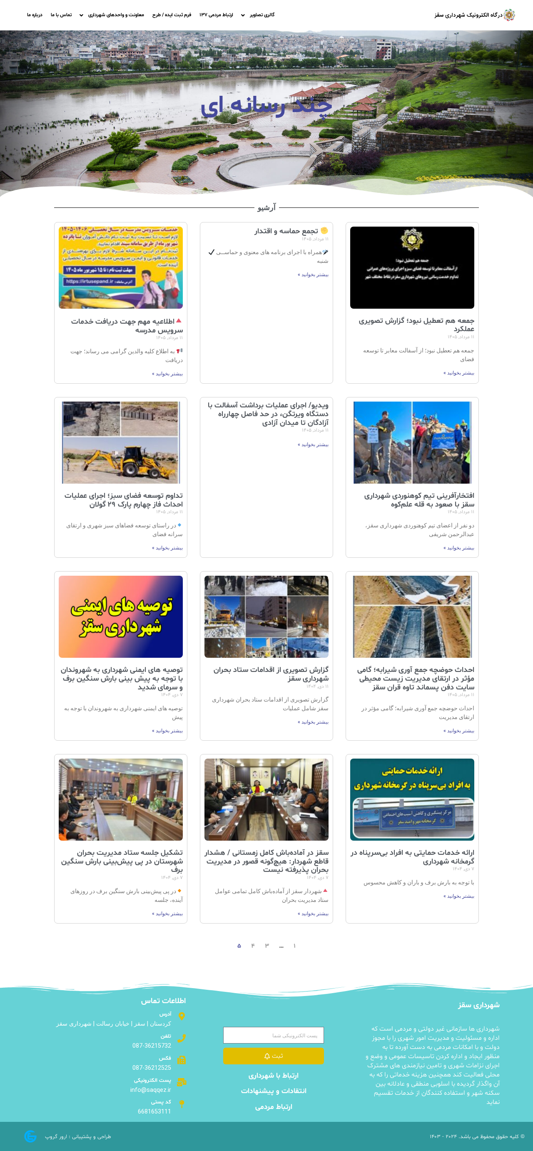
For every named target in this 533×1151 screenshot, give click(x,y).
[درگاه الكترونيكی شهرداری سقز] (474, 15)
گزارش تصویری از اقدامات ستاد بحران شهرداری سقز (271, 674)
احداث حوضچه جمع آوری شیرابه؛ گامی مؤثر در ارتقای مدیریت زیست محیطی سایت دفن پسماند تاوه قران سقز (415, 678)
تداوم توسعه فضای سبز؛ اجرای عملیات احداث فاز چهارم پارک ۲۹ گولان (124, 500)
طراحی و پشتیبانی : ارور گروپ (78, 1137)
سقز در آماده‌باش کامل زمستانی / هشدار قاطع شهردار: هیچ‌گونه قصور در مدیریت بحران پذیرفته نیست (266, 861)
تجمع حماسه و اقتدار (287, 231)
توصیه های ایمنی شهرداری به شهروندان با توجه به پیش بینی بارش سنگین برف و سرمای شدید (122, 678)
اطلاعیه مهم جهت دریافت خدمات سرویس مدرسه (127, 326)
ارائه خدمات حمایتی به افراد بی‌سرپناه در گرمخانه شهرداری (412, 857)
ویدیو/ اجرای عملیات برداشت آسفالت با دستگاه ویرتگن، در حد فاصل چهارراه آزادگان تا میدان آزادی (268, 414)
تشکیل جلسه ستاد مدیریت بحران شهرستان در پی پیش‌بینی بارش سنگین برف (122, 861)
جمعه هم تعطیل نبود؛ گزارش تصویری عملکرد (416, 325)
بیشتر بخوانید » (458, 373)
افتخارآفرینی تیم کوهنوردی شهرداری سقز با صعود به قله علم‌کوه (419, 500)
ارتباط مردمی (273, 1107)
